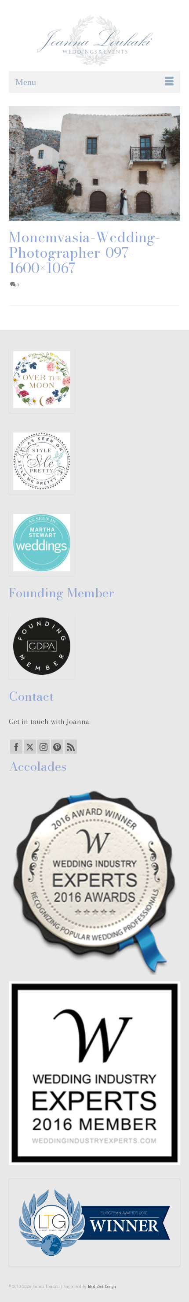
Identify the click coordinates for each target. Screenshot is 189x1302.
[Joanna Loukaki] (94, 40)
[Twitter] (30, 747)
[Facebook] (16, 747)
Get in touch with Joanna (49, 721)
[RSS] (71, 747)
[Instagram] (43, 747)
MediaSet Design (102, 1286)
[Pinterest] (57, 747)
